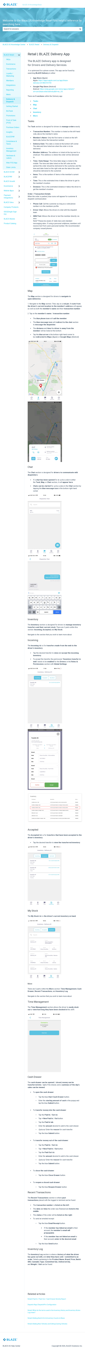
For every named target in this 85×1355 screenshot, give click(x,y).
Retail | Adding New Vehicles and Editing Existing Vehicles (47, 1324)
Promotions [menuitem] (10, 116)
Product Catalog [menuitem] (10, 223)
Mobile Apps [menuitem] (9, 191)
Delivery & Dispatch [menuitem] (10, 100)
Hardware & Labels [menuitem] (10, 157)
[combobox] (40, 29)
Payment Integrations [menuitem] (8, 196)
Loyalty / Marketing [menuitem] (10, 74)
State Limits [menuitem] (11, 167)
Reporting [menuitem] (10, 90)
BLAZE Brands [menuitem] (9, 219)
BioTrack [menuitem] (9, 111)
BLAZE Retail (34, 44)
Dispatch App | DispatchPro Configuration (42, 1304)
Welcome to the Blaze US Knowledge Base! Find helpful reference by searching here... (42, 22)
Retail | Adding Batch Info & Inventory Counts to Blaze (46, 1318)
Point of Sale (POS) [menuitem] (11, 121)
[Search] (80, 29)
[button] (19, 55)
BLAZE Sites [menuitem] (9, 202)
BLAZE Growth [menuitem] (9, 181)
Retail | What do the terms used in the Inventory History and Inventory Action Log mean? (54, 1311)
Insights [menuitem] (9, 132)
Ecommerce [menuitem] (10, 64)
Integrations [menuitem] (10, 85)
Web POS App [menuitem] (11, 163)
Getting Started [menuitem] (12, 106)
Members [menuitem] (10, 81)
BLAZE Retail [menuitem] (9, 55)
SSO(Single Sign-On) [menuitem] (10, 213)
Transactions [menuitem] (11, 69)
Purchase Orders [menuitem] (12, 127)
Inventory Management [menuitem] (11, 149)
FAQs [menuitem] (8, 59)
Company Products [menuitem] (11, 207)
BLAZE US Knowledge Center (14, 44)
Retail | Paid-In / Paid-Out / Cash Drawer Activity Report (47, 1299)
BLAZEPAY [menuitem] (10, 137)
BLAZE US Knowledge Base (32, 5)
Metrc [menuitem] (8, 94)
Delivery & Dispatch (50, 44)
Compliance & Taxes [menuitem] (11, 142)
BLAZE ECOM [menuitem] (9, 172)
